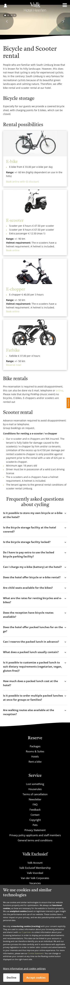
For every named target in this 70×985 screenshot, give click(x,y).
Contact (35, 814)
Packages (35, 746)
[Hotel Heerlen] (35, 8)
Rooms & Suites (35, 751)
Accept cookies (35, 977)
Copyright (35, 819)
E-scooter (15, 221)
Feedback (35, 809)
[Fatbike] (35, 332)
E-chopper (15, 289)
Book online (12, 250)
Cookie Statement (36, 953)
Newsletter (35, 799)
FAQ (35, 804)
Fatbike (13, 351)
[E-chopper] (35, 271)
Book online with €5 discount (22, 181)
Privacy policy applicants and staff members (35, 835)
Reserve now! (13, 364)
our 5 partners (25, 932)
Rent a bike (35, 761)
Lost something (35, 784)
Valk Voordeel (35, 873)
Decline (11, 977)
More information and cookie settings (24, 968)
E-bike (12, 162)
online (59, 390)
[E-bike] (35, 143)
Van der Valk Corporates (35, 878)
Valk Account (35, 862)
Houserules (35, 789)
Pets (35, 825)
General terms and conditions (35, 840)
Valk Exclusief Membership (35, 867)
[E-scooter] (35, 202)
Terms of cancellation (35, 794)
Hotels (35, 756)
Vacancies (35, 883)
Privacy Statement (35, 830)
